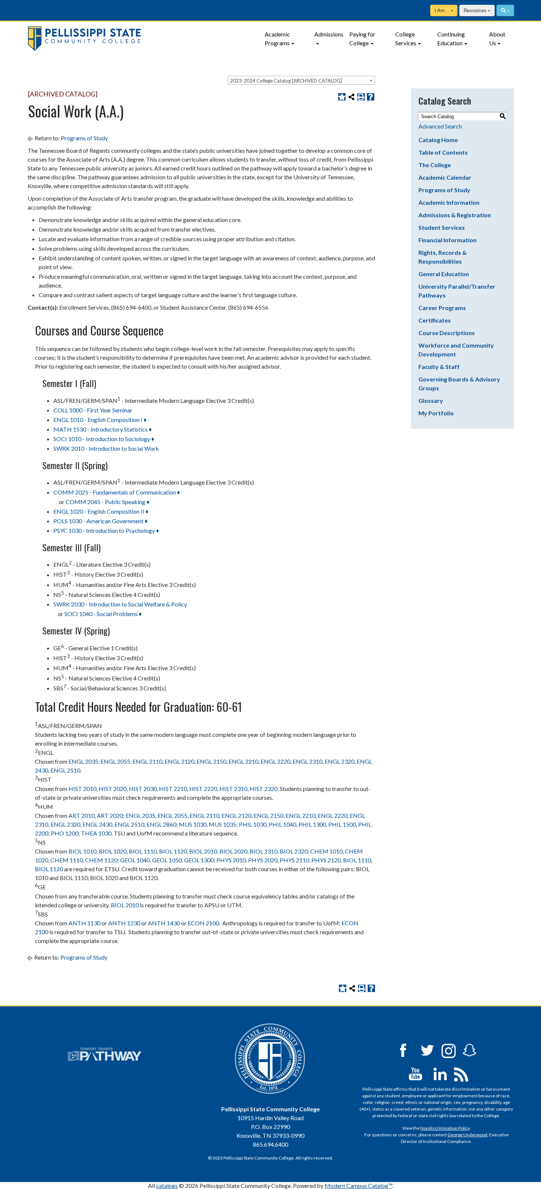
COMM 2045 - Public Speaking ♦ (107, 501)
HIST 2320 (263, 788)
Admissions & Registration (454, 214)
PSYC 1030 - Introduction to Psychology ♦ (106, 530)
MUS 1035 (222, 824)
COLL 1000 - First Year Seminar (92, 410)
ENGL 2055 (115, 761)
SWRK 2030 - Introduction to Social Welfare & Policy (120, 604)
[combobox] (301, 80)
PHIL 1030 (252, 824)
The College (434, 164)
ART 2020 (110, 815)
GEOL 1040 (135, 859)
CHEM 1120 (101, 859)
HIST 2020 (113, 788)
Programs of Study (84, 137)
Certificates (434, 320)
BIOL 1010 (82, 851)
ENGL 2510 (65, 770)
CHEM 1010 (326, 851)
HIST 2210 (173, 788)
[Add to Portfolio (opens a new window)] (342, 97)
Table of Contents (443, 152)
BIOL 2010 (203, 851)
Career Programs (442, 307)
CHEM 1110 (66, 859)
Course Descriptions (446, 332)
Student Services (441, 227)
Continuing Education (451, 38)
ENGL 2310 (307, 761)
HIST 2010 (82, 788)
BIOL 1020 (113, 851)
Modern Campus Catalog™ (358, 1185)
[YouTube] (415, 1073)
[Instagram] (449, 1049)
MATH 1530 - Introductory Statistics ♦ (102, 429)
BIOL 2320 (294, 851)
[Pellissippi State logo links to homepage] (141, 38)
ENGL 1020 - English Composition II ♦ (100, 511)
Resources (475, 10)
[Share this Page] (351, 97)
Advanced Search (440, 126)
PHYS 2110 (294, 859)
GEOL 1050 (167, 859)
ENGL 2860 (161, 824)
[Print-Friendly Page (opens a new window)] (361, 97)
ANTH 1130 (84, 922)
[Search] (505, 10)
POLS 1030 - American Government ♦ (100, 520)
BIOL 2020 (233, 851)
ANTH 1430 (164, 922)
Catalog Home (438, 139)
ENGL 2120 (179, 761)
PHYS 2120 (326, 859)
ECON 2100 (203, 922)
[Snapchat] (469, 1049)
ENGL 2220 (275, 761)
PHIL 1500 (342, 824)
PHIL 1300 (312, 824)
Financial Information (447, 239)
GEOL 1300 (199, 859)
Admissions (328, 34)
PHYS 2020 (262, 859)
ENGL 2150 (211, 761)
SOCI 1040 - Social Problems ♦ (103, 613)
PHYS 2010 (231, 859)
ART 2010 (81, 815)
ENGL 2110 (147, 761)
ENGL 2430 (97, 824)
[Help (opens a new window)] (371, 97)
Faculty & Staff (439, 366)
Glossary (430, 400)
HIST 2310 (233, 788)
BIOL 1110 (143, 851)
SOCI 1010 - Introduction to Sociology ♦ (103, 438)
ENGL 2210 (243, 761)
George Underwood (467, 1134)
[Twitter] (427, 1049)
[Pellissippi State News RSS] (461, 1073)
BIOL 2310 (263, 851)
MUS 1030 (192, 824)
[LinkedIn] (440, 1073)
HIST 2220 (203, 788)
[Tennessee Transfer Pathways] (105, 1054)
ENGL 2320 (339, 761)
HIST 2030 (143, 788)
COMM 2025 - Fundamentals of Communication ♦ (116, 492)
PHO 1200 (64, 833)
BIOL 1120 (173, 851)
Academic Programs (277, 38)
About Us (497, 38)
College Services (405, 38)
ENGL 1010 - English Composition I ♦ (99, 419)
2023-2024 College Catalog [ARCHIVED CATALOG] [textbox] (286, 81)
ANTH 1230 (124, 922)
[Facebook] (403, 1049)
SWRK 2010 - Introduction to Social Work (106, 448)
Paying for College (362, 38)
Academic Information (449, 202)
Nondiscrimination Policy (445, 1128)
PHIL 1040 (282, 824)
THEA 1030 (96, 833)
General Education (443, 273)
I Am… (442, 10)
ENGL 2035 (83, 761)
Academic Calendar (444, 177)
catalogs (167, 1185)
